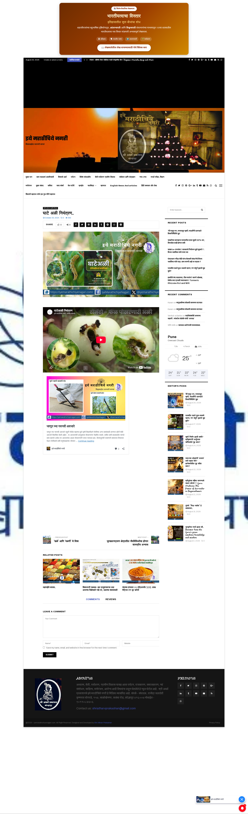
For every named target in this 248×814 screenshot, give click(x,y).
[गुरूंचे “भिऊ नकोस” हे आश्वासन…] (175, 512)
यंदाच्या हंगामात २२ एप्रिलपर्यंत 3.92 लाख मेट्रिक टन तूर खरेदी (139, 589)
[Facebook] (176, 185)
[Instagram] (183, 185)
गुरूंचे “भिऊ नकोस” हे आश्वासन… (193, 507)
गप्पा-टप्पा (143, 177)
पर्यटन (73, 177)
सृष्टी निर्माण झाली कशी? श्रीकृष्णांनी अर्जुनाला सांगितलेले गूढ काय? (194, 439)
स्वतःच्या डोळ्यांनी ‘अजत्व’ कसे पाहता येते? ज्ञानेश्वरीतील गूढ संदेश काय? (194, 462)
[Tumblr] (197, 185)
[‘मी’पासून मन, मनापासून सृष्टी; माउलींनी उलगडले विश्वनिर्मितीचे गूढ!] (175, 400)
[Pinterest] (187, 185)
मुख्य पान (29, 177)
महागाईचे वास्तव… (49, 587)
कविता (50, 185)
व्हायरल (103, 185)
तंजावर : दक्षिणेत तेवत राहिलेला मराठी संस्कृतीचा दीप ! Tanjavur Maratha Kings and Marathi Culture (126, 59)
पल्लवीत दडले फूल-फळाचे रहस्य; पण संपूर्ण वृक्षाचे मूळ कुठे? (195, 418)
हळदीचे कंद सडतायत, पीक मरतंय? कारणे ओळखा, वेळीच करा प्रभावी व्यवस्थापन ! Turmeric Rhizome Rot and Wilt (185, 280)
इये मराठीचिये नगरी (47, 139)
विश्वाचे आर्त (62, 177)
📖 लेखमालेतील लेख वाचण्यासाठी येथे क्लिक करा (124, 47)
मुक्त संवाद (39, 185)
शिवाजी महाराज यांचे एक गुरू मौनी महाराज (40, 194)
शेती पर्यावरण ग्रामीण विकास (105, 177)
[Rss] (208, 185)
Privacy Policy (214, 723)
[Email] (205, 185)
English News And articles (123, 185)
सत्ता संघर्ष (60, 185)
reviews (110, 599)
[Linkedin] (194, 185)
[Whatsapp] (211, 185)
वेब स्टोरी (71, 185)
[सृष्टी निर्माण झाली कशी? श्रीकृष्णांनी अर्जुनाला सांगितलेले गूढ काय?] (175, 443)
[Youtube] (201, 185)
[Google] (191, 185)
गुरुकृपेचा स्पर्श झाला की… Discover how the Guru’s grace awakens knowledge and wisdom (195, 532)
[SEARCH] (202, 210)
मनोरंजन (29, 185)
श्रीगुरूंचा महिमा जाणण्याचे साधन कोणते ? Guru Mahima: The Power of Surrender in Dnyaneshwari (195, 486)
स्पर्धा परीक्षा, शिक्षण (157, 177)
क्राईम (81, 185)
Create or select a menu (53, 60)
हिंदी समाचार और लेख (149, 185)
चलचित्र (91, 185)
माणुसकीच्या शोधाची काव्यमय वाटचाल (189, 303)
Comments (93, 599)
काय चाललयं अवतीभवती (45, 177)
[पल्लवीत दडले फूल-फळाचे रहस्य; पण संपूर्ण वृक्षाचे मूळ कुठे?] (175, 422)
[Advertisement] (124, 86)
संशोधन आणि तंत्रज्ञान (127, 177)
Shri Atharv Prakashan (103, 723)
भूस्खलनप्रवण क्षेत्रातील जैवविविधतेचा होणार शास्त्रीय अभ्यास (127, 543)
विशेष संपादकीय (85, 177)
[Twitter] (180, 185)
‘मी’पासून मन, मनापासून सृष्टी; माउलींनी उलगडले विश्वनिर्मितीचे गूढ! (194, 396)
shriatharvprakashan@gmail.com (114, 708)
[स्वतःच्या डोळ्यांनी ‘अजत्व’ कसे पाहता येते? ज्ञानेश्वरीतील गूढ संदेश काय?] (175, 464)
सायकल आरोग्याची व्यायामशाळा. (189, 325)
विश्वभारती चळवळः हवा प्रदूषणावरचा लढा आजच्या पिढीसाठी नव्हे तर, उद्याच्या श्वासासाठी (100, 589)
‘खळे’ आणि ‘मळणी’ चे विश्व (66, 541)
